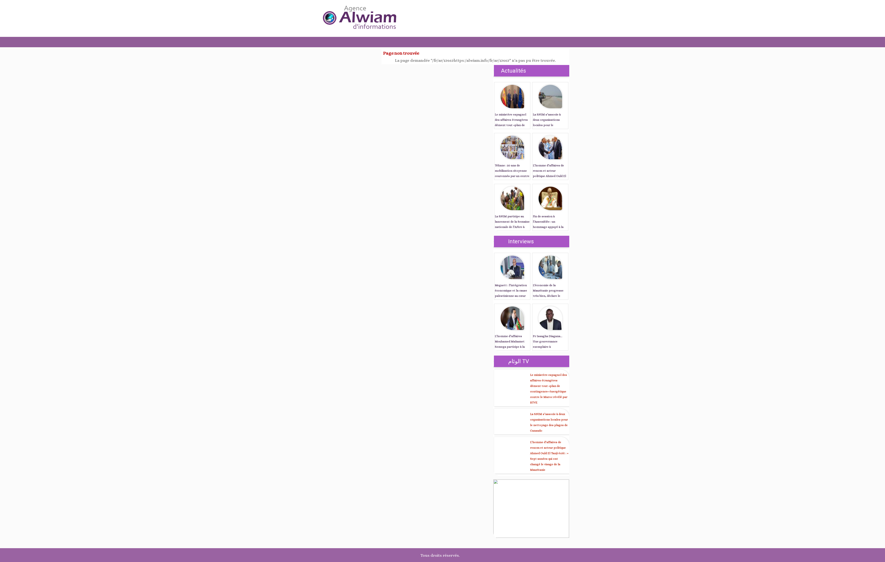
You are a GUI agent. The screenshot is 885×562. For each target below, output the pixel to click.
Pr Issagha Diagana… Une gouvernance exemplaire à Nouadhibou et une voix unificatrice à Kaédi (549, 346)
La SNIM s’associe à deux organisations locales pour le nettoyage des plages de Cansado (550, 125)
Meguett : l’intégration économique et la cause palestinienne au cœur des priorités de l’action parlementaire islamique (512, 295)
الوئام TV (518, 361)
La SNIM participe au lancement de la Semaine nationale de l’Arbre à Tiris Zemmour (512, 224)
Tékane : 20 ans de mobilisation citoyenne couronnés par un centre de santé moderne (512, 173)
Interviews (521, 241)
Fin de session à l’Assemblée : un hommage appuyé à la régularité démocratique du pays (550, 227)
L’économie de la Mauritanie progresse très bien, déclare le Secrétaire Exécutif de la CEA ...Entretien (549, 295)
